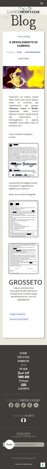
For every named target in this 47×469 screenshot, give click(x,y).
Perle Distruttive (32, 52)
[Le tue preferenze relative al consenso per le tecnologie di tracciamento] (42, 465)
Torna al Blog (23, 36)
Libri (23, 384)
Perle (19, 52)
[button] (41, 3)
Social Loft (23, 372)
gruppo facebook (17, 314)
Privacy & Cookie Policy (23, 464)
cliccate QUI (23, 299)
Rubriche (23, 361)
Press (23, 380)
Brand (23, 368)
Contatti (23, 388)
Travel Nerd (23, 376)
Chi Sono (23, 357)
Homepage (23, 353)
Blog (23, 365)
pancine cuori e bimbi (19, 319)
